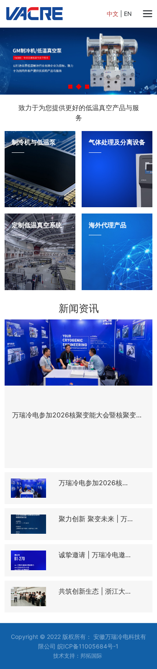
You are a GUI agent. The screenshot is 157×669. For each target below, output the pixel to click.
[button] (70, 87)
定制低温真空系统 (37, 225)
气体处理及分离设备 (117, 142)
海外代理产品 (107, 225)
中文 (112, 13)
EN (128, 13)
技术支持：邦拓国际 (77, 655)
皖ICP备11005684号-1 (87, 646)
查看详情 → (27, 189)
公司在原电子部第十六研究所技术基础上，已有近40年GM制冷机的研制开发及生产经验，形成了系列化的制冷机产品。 (39, 178)
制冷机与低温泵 (34, 142)
